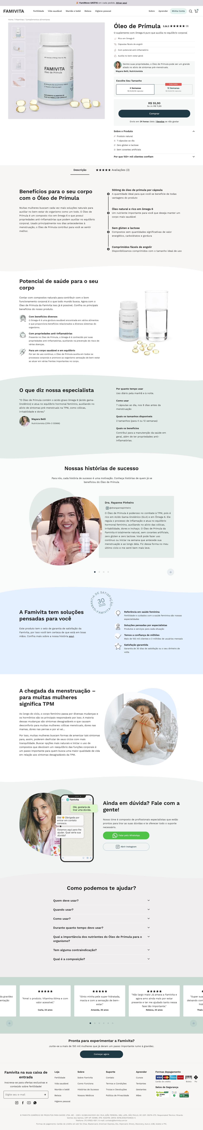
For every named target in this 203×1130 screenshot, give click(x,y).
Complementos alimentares (38, 20)
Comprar (154, 113)
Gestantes (141, 1089)
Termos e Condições (116, 1083)
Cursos (139, 1078)
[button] (95, 572)
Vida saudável (62, 1083)
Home (10, 20)
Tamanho (136, 80)
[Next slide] (170, 572)
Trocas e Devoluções (116, 1089)
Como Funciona (85, 1083)
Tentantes (141, 1083)
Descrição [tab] (79, 170)
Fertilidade (60, 1078)
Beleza (58, 1095)
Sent (45, 1094)
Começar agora (101, 1054)
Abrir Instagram (128, 847)
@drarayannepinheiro (120, 508)
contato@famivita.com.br (116, 1120)
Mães (138, 1095)
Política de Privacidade (117, 1095)
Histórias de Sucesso (88, 1089)
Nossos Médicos (86, 1095)
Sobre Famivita (85, 1078)
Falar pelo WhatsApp (129, 835)
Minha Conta (178, 11)
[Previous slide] (9, 1023)
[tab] (112, 170)
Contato (110, 1078)
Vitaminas (19, 20)
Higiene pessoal (62, 1101)
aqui (71, 636)
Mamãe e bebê (62, 1089)
